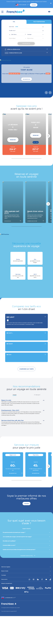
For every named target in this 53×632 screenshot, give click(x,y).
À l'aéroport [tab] (37, 394)
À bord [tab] (14, 394)
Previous (46, 92)
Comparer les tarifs (26, 369)
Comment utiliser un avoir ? (9, 545)
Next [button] (48, 466)
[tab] (13, 22)
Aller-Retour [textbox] (14, 34)
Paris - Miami (35, 142)
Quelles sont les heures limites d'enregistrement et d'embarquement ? (19, 549)
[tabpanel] (26, 414)
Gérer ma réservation (13, 49)
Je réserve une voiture (32, 220)
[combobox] (17, 34)
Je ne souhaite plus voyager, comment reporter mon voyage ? (17, 536)
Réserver (13, 139)
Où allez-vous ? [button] (12, 30)
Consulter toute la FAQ (26, 555)
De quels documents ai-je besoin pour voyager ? (14, 532)
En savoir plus (26, 79)
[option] (12, 464)
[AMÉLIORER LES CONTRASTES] (49, 11)
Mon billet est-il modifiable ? (9, 541)
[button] (26, 26)
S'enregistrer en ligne (15, 53)
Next (50, 92)
